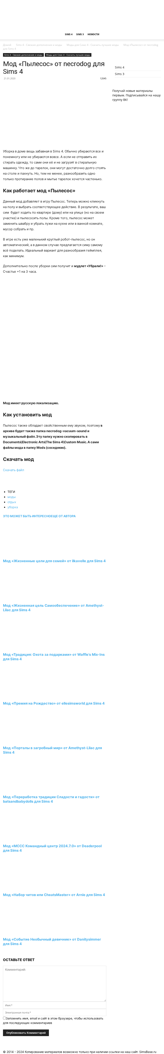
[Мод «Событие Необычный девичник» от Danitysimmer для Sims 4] (26, 931)
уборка (12, 507)
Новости (93, 34)
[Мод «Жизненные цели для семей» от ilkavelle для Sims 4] (26, 553)
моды (11, 497)
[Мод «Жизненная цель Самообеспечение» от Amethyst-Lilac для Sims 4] (26, 597)
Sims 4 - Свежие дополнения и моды (39, 45)
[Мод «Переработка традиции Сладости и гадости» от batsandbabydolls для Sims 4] (26, 789)
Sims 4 (68, 34)
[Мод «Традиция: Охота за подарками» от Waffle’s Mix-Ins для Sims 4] (26, 646)
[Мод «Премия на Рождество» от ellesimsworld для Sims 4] (26, 695)
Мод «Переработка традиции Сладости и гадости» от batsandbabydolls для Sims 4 (51, 799)
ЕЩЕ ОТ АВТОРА (63, 516)
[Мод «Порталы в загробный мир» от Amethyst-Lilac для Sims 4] (26, 740)
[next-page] (4, 952)
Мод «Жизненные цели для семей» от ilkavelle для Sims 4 (54, 561)
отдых (11, 502)
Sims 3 (80, 34)
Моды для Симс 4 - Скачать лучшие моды (93, 45)
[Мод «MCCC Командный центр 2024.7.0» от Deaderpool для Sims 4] (26, 838)
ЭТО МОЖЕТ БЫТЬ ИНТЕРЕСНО (27, 516)
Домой (7, 45)
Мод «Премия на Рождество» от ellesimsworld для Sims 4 (54, 703)
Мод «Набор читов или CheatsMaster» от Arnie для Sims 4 (54, 895)
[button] (156, 34)
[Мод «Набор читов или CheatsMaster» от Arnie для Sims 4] (26, 887)
